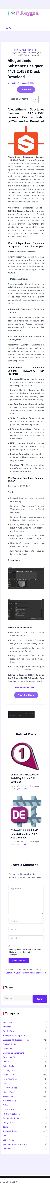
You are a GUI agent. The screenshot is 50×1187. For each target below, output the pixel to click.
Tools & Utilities (10, 1131)
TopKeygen (22, 1182)
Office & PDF (8, 1109)
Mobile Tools (8, 1092)
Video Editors (9, 1140)
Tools (5, 1127)
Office (5, 1105)
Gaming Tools (9, 1070)
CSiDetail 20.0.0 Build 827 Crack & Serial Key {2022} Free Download (24, 834)
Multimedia (8, 1096)
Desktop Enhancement (13, 1053)
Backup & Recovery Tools (14, 1035)
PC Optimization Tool (12, 1114)
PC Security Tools (11, 1118)
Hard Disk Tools (10, 1079)
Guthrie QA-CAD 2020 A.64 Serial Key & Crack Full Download (25, 778)
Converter (7, 1048)
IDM (5, 1083)
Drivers (6, 1061)
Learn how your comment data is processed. (26, 973)
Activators (7, 1022)
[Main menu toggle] (8, 28)
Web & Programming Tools (15, 1144)
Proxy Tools (8, 1122)
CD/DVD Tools (9, 1044)
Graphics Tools (10, 1074)
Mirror (34, 687)
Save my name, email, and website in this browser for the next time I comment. (25, 952)
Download (26, 89)
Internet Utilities (10, 1088)
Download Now (22, 687)
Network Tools (9, 1101)
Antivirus (7, 1027)
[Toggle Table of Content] (33, 99)
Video (5, 1135)
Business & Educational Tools (16, 1040)
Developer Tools (10, 1057)
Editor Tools (8, 1066)
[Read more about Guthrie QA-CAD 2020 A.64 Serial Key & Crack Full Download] (25, 756)
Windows (7, 1148)
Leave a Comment (19, 786)
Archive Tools (9, 1031)
